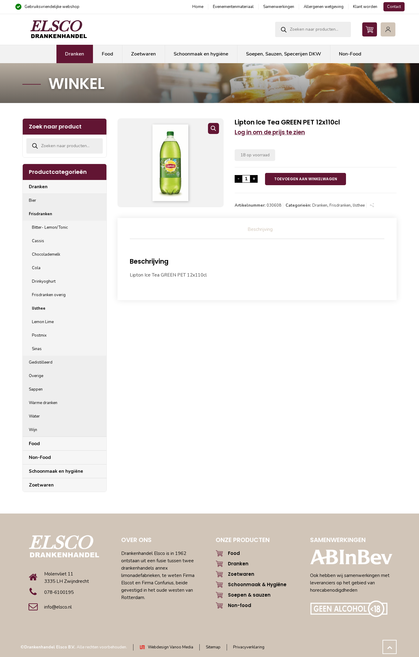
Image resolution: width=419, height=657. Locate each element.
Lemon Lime (43, 322)
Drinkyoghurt (44, 281)
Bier (32, 200)
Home (197, 7)
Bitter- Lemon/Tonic (50, 227)
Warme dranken (43, 403)
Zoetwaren (41, 485)
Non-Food (40, 457)
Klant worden (365, 7)
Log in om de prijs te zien (270, 132)
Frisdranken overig (49, 295)
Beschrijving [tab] (260, 229)
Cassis (38, 241)
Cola (36, 268)
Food (34, 444)
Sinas (37, 349)
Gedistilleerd (40, 362)
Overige (36, 376)
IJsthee (359, 205)
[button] (213, 128)
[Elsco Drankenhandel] (58, 29)
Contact (394, 7)
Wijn (33, 430)
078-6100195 (59, 592)
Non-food (239, 605)
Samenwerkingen (278, 7)
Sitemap (213, 647)
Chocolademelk (46, 254)
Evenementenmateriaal (233, 7)
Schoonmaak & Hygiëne (257, 584)
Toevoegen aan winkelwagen (305, 178)
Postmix (39, 335)
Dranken (319, 205)
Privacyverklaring (248, 647)
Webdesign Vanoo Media (170, 647)
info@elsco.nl (58, 607)
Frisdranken (340, 205)
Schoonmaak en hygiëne (56, 471)
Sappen (36, 389)
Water (34, 416)
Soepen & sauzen (249, 595)
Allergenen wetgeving (324, 7)
